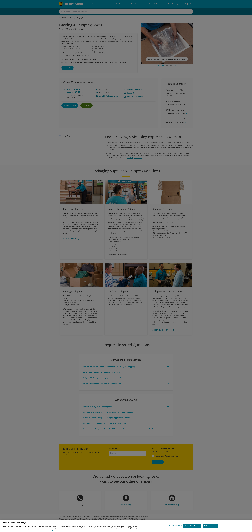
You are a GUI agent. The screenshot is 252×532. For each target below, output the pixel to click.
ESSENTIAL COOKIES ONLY (192, 525)
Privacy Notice (53, 530)
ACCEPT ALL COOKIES (210, 525)
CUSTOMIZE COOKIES (175, 525)
